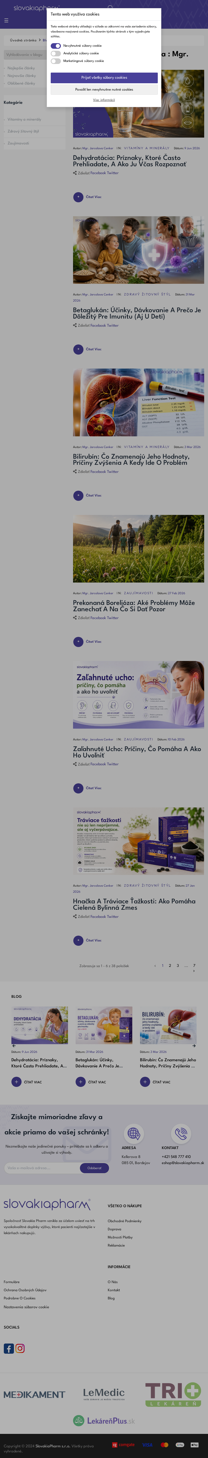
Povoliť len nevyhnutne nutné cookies (104, 89)
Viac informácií (104, 100)
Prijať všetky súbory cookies (104, 78)
